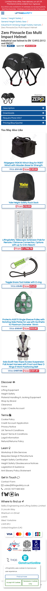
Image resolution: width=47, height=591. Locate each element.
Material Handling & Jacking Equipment (21, 397)
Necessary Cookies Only (30, 582)
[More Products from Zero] (38, 99)
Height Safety (15, 18)
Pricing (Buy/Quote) (12, 123)
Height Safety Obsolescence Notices (19, 463)
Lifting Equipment (10, 390)
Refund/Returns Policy (12, 441)
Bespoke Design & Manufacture (17, 456)
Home (4, 18)
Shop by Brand (8, 401)
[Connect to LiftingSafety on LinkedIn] (17, 495)
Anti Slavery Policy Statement (16, 471)
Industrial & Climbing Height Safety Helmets (21, 25)
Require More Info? (12, 118)
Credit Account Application (14, 423)
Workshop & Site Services (14, 452)
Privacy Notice (8, 427)
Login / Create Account (13, 408)
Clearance (6, 405)
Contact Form (8, 482)
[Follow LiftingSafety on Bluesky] (6, 495)
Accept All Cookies (13, 582)
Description (8, 108)
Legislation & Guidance (12, 467)
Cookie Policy (8, 419)
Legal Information (10, 438)
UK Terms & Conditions (12, 430)
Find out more (22, 577)
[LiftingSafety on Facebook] (2, 495)
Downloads (8, 113)
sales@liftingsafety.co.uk (16, 485)
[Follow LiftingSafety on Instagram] (11, 495)
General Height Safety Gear (14, 22)
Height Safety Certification (14, 460)
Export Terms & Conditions (14, 434)
